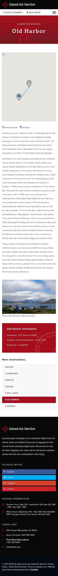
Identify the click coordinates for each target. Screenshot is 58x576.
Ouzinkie (10, 406)
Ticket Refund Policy (17, 567)
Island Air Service (21, 4)
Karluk (9, 380)
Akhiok (9, 367)
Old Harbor (12, 399)
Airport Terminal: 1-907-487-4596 (20, 535)
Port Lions (11, 393)
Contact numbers (13, 12)
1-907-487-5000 (13, 542)
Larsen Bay (11, 373)
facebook (10, 472)
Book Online (34, 12)
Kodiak (9, 386)
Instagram (11, 483)
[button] (29, 83)
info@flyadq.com (13, 547)
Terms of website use (37, 567)
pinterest (10, 489)
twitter (10, 477)
